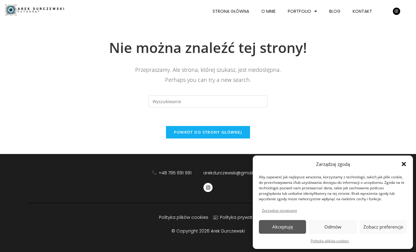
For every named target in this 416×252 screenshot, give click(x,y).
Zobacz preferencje (383, 227)
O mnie (268, 11)
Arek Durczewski (228, 231)
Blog (334, 11)
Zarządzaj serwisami (279, 210)
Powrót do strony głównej (208, 132)
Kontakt (362, 11)
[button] (404, 164)
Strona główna (231, 11)
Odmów (332, 227)
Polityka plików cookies (330, 240)
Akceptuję (282, 227)
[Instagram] (396, 11)
